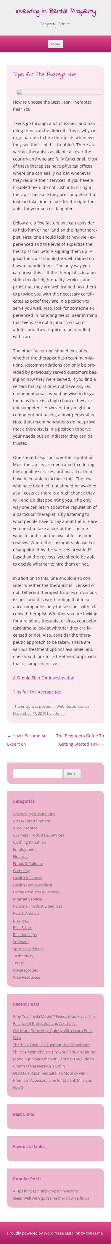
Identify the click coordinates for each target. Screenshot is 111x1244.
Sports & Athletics (28, 948)
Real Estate (22, 927)
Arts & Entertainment (31, 821)
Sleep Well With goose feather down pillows (51, 1198)
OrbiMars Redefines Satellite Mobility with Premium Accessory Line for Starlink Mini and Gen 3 (52, 1080)
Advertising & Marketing (34, 813)
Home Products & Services (36, 892)
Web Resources (70, 706)
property (21, 920)
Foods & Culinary (28, 863)
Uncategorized (25, 970)
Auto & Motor (25, 828)
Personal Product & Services (37, 906)
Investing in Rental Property (55, 11)
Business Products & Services (38, 835)
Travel (18, 963)
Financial (20, 856)
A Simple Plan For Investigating (43, 677)
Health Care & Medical (32, 884)
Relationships (25, 934)
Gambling (21, 870)
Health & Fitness (27, 877)
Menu (55, 44)
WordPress (53, 1233)
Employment (24, 849)
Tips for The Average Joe (37, 692)
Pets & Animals (26, 913)
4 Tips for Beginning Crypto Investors (45, 1191)
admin (58, 713)
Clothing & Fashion (29, 842)
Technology (23, 956)
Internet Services (28, 899)
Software (21, 941)
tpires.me (94, 1233)
